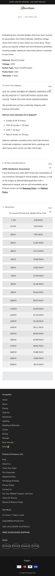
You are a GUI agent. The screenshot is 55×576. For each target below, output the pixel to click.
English (27, 561)
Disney (5, 408)
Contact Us (7, 489)
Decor (4, 404)
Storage (5, 438)
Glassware (6, 417)
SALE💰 (5, 446)
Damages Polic (29, 188)
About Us (6, 464)
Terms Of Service (9, 498)
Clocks (5, 429)
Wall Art (6, 412)
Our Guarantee (8, 472)
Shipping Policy (9, 476)
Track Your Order (9, 468)
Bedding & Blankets (10, 425)
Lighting (5, 421)
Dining (5, 434)
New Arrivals (7, 442)
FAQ (4, 459)
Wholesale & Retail (10, 481)
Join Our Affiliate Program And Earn (17, 493)
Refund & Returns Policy (12, 502)
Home (20, 17)
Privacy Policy (8, 485)
